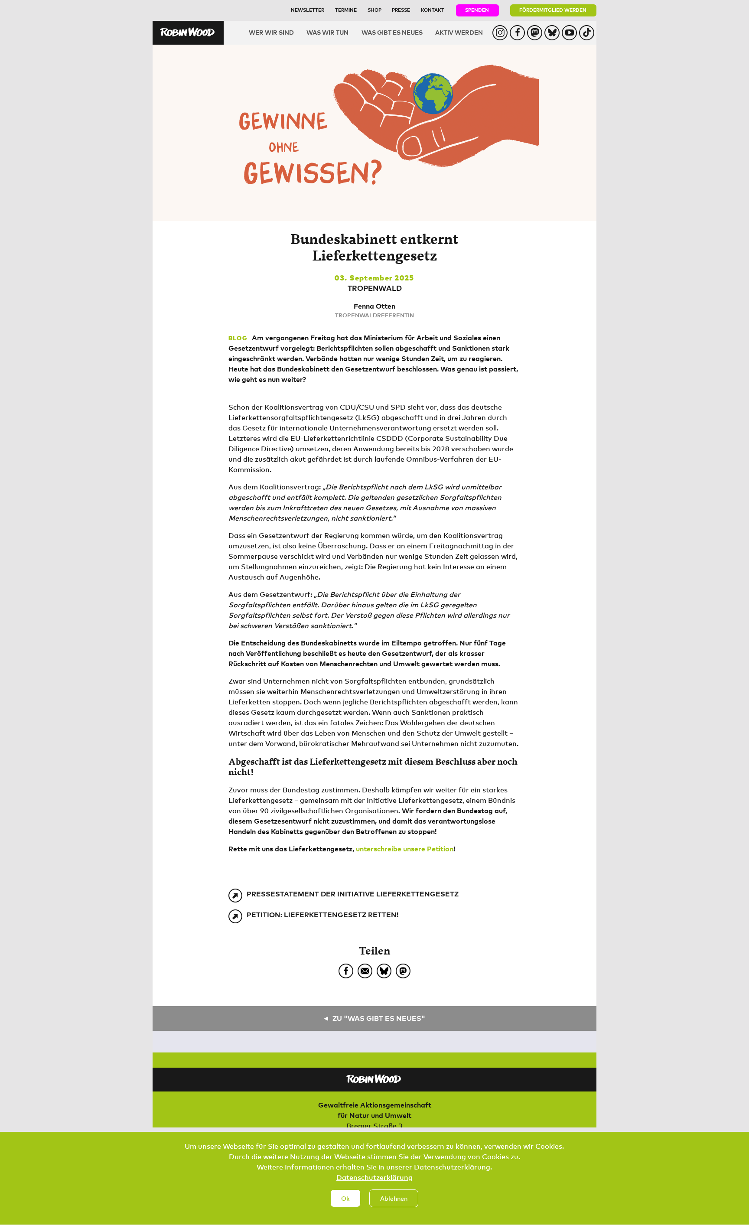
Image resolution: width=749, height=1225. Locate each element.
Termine (346, 10)
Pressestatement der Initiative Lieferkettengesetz (353, 893)
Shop (374, 10)
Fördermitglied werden (552, 10)
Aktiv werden (459, 32)
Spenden (477, 10)
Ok (345, 1198)
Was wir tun (327, 32)
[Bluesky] (384, 971)
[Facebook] (346, 971)
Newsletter (307, 10)
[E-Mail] (365, 971)
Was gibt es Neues (392, 32)
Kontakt (432, 10)
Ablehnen (393, 1198)
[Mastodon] (403, 971)
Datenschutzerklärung (374, 1177)
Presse (401, 10)
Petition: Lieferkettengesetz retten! (322, 914)
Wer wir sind (271, 32)
